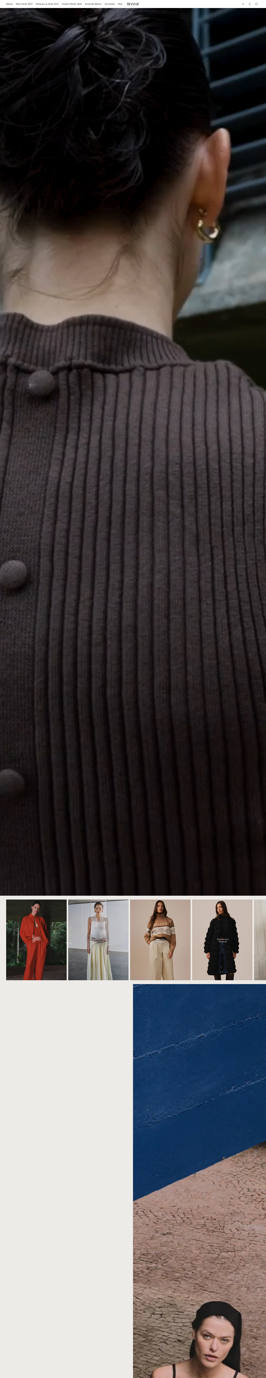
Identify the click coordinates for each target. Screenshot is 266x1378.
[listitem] (120, 4)
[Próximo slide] (256, 940)
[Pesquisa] (243, 4)
